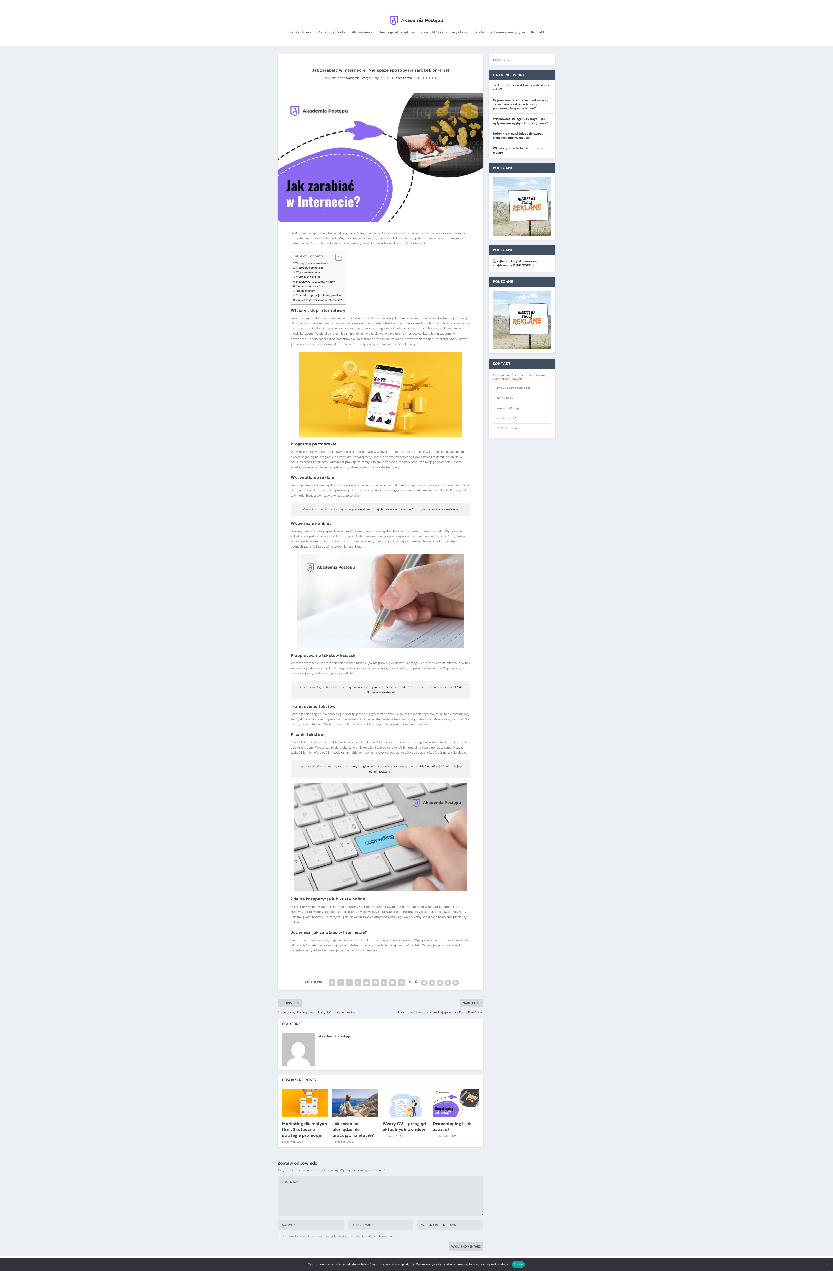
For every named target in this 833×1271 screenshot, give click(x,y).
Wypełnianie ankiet (308, 277)
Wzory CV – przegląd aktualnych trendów (404, 1126)
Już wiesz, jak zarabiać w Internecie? (319, 300)
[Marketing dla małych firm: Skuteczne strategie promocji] (305, 1103)
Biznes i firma (300, 32)
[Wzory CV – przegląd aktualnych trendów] (406, 1103)
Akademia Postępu (359, 78)
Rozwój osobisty (331, 32)
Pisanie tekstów (305, 291)
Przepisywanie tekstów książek (315, 281)
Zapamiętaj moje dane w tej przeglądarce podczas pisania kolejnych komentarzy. (339, 1236)
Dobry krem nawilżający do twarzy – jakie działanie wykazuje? (519, 136)
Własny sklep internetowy (311, 263)
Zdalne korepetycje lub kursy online (318, 295)
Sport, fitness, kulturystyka (443, 32)
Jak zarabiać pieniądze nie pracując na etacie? (353, 1129)
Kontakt (537, 32)
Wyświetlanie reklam (309, 272)
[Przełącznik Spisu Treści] (337, 257)
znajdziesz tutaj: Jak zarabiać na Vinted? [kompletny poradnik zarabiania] (408, 509)
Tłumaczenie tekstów (309, 286)
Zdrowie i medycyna (507, 32)
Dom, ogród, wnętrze (396, 32)
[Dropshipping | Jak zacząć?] (456, 1103)
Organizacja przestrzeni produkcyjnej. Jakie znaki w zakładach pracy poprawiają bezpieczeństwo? (521, 104)
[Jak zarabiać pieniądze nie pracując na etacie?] (355, 1103)
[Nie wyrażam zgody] (827, 1264)
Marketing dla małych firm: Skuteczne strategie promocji (304, 1129)
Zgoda (518, 1264)
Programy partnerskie (309, 268)
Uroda (479, 32)
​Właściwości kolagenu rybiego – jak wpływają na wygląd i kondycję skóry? (520, 121)
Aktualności (362, 32)
